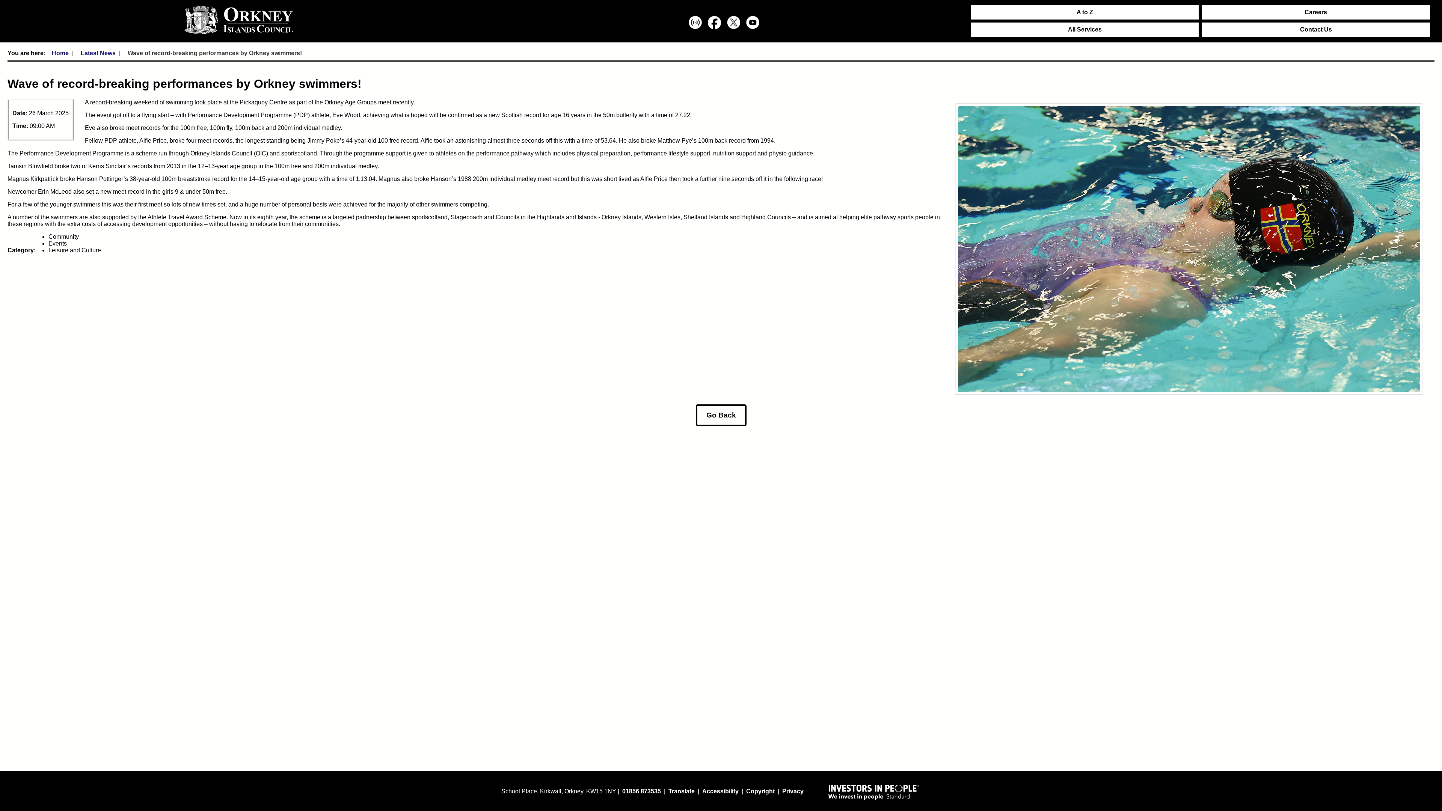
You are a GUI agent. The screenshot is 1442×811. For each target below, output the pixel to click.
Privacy (793, 791)
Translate (681, 791)
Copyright (760, 791)
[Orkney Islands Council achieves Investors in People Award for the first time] (873, 792)
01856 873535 (641, 791)
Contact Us (1316, 29)
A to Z (1085, 12)
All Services (1085, 29)
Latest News (98, 53)
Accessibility (720, 791)
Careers (1316, 12)
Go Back (721, 415)
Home (60, 53)
